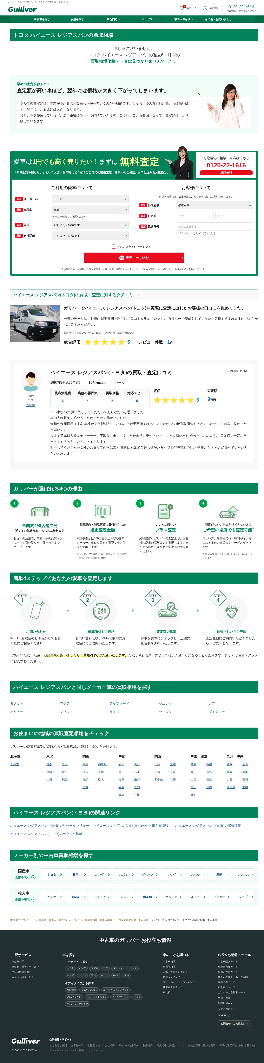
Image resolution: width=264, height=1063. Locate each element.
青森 (49, 764)
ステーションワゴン (96, 997)
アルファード (119, 703)
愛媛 (209, 787)
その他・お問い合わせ (218, 19)
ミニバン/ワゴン (89, 990)
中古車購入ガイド (228, 961)
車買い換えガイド (228, 971)
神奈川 (102, 764)
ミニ (123, 896)
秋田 (65, 772)
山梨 (137, 779)
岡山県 (30, 405)
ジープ (243, 896)
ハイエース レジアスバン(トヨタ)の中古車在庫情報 (130, 825)
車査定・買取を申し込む (25, 966)
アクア (65, 703)
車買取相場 (169, 966)
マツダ (171, 874)
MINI (126, 975)
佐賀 (245, 764)
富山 (121, 772)
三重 (137, 794)
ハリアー (17, 712)
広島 (209, 772)
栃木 (101, 779)
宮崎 (245, 779)
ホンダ (99, 874)
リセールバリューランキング (179, 982)
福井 (121, 779)
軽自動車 (71, 990)
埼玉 (85, 772)
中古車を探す (42, 19)
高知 (193, 794)
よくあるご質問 (58, 1045)
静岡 (121, 787)
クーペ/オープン (120, 997)
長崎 (229, 772)
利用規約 (148, 1045)
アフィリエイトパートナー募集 (67, 1050)
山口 (193, 779)
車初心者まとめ (226, 982)
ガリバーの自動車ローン (231, 992)
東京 (85, 764)
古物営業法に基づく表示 (201, 1045)
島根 (209, 764)
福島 (65, 779)
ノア (211, 703)
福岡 (229, 764)
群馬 (85, 779)
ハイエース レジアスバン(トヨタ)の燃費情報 (208, 825)
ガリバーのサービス (23, 977)
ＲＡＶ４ (17, 703)
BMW (75, 896)
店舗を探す (77, 19)
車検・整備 (224, 997)
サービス (147, 19)
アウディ (99, 896)
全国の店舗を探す (21, 971)
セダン (137, 997)
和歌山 (158, 779)
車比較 (166, 992)
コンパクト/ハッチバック (116, 990)
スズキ (123, 874)
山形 (49, 779)
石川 (137, 772)
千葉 (101, 772)
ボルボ (147, 896)
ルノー (195, 896)
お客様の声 (77, 1045)
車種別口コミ (225, 1002)
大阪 (157, 764)
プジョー (219, 896)
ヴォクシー (216, 712)
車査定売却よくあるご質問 (233, 977)
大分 (229, 779)
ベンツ (51, 896)
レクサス (243, 874)
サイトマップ (95, 1050)
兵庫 (173, 779)
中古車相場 (169, 961)
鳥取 (193, 764)
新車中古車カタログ (174, 987)
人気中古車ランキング (175, 971)
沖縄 (245, 787)
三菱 (219, 874)
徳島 (209, 779)
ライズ (114, 712)
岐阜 (121, 794)
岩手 (65, 764)
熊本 (245, 772)
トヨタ (51, 874)
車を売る (112, 19)
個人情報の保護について (170, 1045)
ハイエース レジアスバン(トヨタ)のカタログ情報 (46, 834)
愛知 (137, 787)
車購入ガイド (182, 19)
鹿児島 (231, 787)
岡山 (193, 772)
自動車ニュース (226, 987)
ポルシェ (171, 896)
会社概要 (110, 1045)
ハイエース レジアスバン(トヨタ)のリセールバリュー (49, 825)
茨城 (85, 787)
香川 (193, 787)
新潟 (121, 764)
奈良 (173, 772)
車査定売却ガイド (228, 966)
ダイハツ (147, 874)
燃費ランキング (171, 977)
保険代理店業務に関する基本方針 (238, 1045)
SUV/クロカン (74, 997)
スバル (195, 874)
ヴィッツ (165, 712)
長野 (137, 764)
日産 (76, 874)
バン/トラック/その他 (77, 1004)
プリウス (66, 712)
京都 (173, 764)
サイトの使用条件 (129, 1045)
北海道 (14, 764)
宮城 (49, 772)
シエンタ (165, 703)
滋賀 (157, 772)
